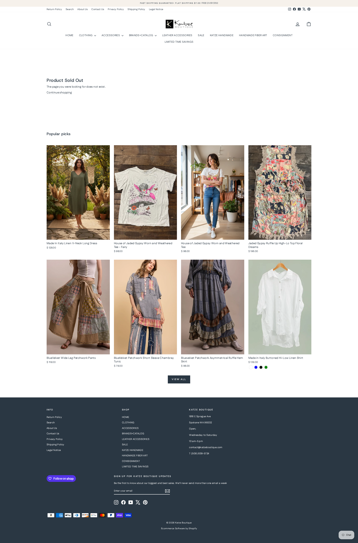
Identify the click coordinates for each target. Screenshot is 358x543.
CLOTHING (86, 35)
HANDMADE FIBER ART (253, 35)
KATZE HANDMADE (221, 35)
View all (179, 379)
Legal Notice (156, 9)
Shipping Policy (136, 9)
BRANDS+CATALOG (141, 35)
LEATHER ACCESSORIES (177, 35)
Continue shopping (59, 93)
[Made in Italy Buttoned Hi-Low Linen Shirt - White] (251, 367)
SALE (201, 35)
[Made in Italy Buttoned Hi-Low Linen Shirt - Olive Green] (266, 367)
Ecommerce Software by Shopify (179, 528)
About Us (82, 9)
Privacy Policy (116, 9)
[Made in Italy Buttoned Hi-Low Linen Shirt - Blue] (256, 367)
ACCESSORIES (111, 35)
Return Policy (54, 9)
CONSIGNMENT (283, 35)
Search (70, 9)
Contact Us (97, 9)
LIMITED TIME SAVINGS (179, 42)
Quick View (78, 235)
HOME (69, 35)
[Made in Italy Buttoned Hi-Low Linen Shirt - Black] (261, 367)
